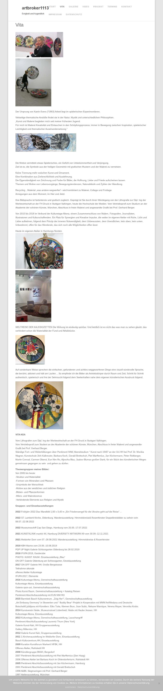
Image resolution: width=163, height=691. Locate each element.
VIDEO (85, 7)
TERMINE (112, 7)
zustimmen (70, 687)
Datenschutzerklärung (88, 687)
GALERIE (73, 7)
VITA (62, 7)
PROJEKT (98, 7)
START (52, 7)
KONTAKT (126, 7)
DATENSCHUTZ (74, 14)
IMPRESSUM (55, 14)
